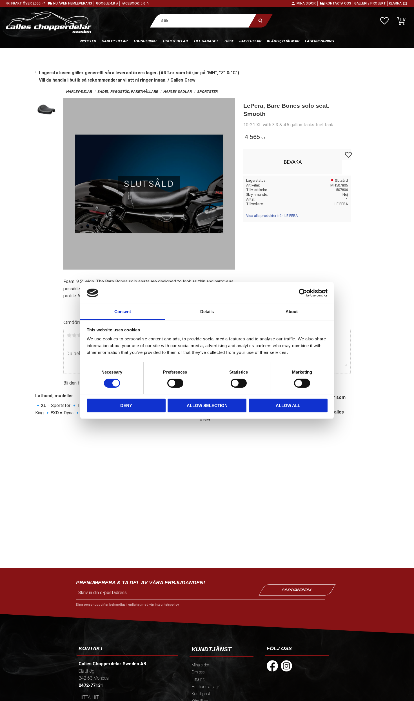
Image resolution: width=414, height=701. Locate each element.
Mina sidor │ (308, 3)
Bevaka (293, 162)
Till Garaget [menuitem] (205, 41)
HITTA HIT (89, 697)
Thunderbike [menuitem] (145, 41)
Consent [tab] (122, 311)
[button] (384, 21)
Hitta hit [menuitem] (198, 679)
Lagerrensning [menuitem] (319, 41)
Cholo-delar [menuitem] (175, 41)
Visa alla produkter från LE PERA (272, 216)
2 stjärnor (74, 335)
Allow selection (207, 405)
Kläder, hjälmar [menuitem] (283, 41)
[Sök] (260, 20)
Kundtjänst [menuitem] (201, 693)
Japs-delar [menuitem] (250, 41)
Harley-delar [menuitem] (115, 41)
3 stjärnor (79, 335)
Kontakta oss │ (340, 3)
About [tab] (292, 311)
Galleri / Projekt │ (371, 3)
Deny (126, 405)
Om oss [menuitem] (198, 672)
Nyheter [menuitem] (88, 41)
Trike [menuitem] (229, 41)
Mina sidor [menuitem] (200, 665)
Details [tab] (207, 311)
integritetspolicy (166, 604)
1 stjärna (69, 335)
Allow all (288, 405)
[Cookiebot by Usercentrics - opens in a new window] (303, 293)
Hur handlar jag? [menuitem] (205, 686)
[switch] (175, 383)
